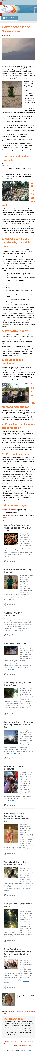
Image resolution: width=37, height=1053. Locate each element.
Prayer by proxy (6, 515)
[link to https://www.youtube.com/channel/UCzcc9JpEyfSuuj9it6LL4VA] (3, 1)
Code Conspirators (27, 1050)
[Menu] (1, 3)
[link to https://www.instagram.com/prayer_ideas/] (5, 1)
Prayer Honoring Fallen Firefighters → (24, 1045)
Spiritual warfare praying (10, 520)
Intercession (10, 1011)
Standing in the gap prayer (9, 509)
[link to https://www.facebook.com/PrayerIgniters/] (1, 1)
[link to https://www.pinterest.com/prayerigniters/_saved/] (4, 1)
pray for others (26, 1011)
